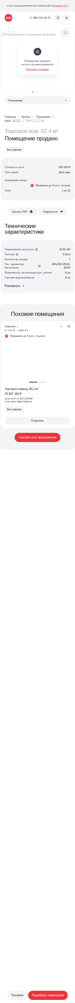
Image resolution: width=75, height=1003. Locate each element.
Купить (26, 116)
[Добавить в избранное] (69, 326)
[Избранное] (58, 18)
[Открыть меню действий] (61, 326)
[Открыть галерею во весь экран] (65, 32)
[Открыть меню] (66, 18)
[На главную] (8, 18)
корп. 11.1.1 (12, 120)
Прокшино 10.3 (60, 5)
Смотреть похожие (37, 69)
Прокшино (43, 116)
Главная (10, 116)
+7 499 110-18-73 (39, 17)
